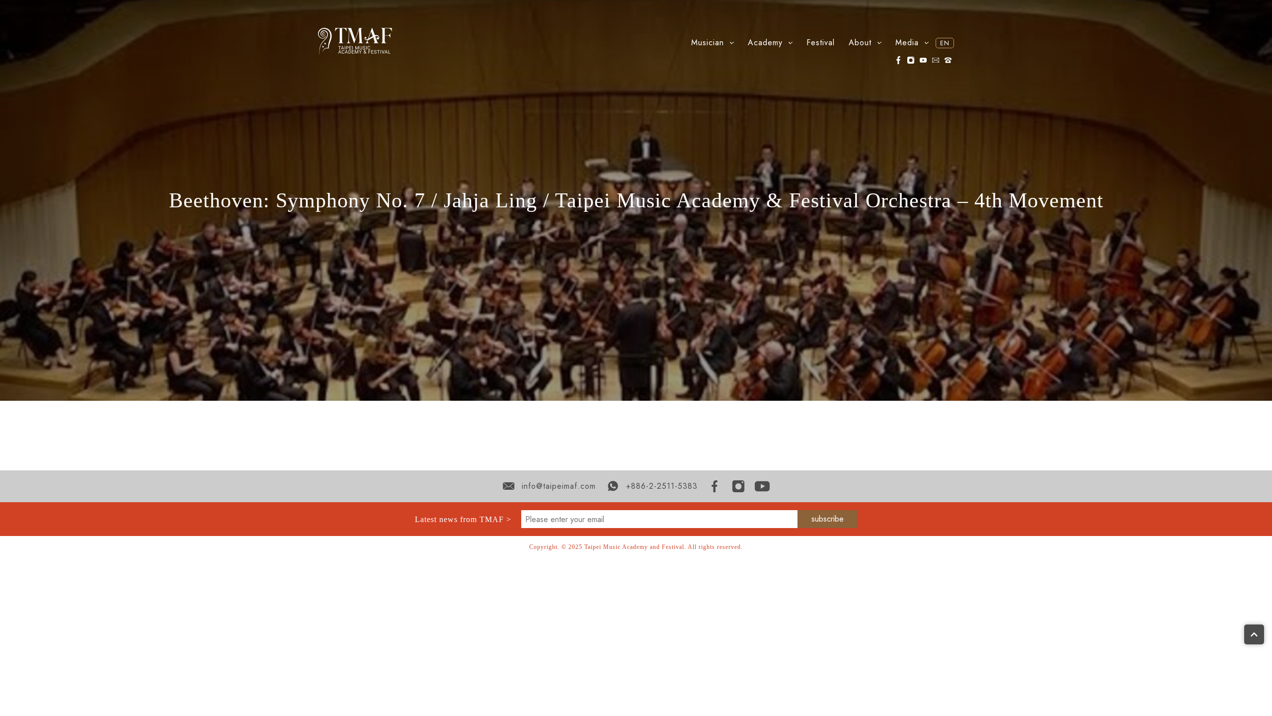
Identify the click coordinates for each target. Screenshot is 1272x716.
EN (945, 43)
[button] (712, 43)
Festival (820, 42)
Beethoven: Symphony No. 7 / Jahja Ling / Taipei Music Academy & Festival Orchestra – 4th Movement (636, 200)
